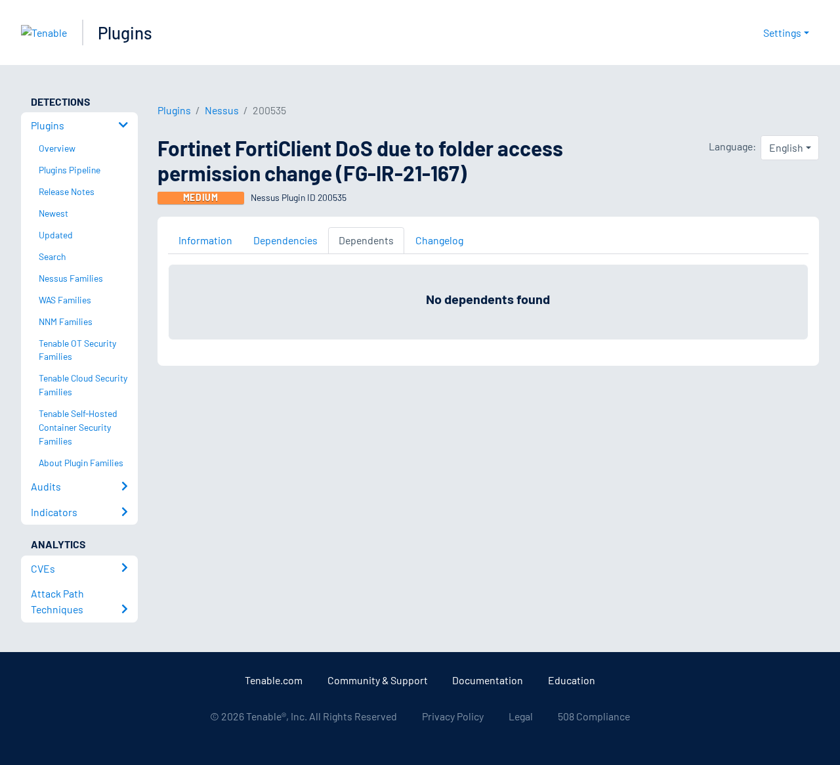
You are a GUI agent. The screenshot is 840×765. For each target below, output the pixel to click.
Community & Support (377, 680)
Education (571, 680)
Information (205, 240)
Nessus (222, 110)
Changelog (439, 240)
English (786, 147)
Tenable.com (274, 680)
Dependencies (285, 240)
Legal (521, 716)
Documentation (487, 680)
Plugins (125, 32)
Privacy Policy (453, 716)
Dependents (366, 240)
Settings (782, 32)
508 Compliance (594, 716)
